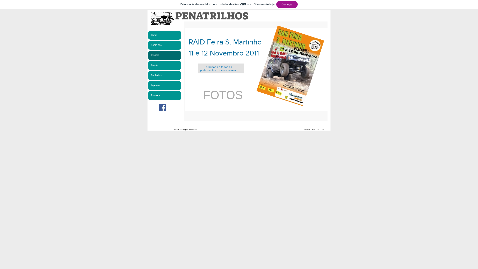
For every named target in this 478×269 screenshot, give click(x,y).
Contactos (156, 75)
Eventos (155, 55)
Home (154, 35)
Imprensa (155, 85)
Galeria (154, 65)
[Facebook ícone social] (162, 107)
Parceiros (155, 95)
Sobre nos (156, 45)
